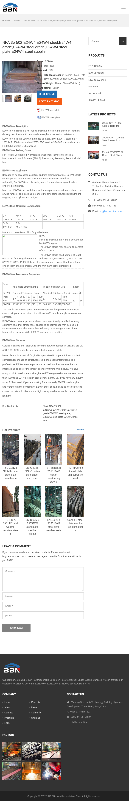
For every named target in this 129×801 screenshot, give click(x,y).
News (34, 707)
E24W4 (49, 61)
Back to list (13, 406)
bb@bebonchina (79, 722)
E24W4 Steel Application (15, 170)
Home (7, 20)
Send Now (16, 627)
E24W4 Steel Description (15, 126)
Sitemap (35, 717)
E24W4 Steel (9, 340)
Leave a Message (49, 101)
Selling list (36, 712)
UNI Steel (93, 86)
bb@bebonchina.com (111, 211)
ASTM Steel (94, 93)
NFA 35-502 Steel (97, 79)
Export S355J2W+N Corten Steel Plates (112, 153)
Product (17, 20)
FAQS (7, 723)
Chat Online (47, 94)
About (7, 707)
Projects (35, 702)
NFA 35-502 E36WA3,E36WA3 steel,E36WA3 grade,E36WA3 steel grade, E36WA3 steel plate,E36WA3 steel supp (60, 413)
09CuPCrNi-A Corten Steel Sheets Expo (113, 139)
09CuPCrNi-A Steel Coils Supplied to (112, 124)
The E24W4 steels (48, 255)
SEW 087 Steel (96, 73)
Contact (8, 712)
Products (9, 717)
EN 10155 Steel (96, 66)
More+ (80, 429)
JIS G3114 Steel (96, 100)
